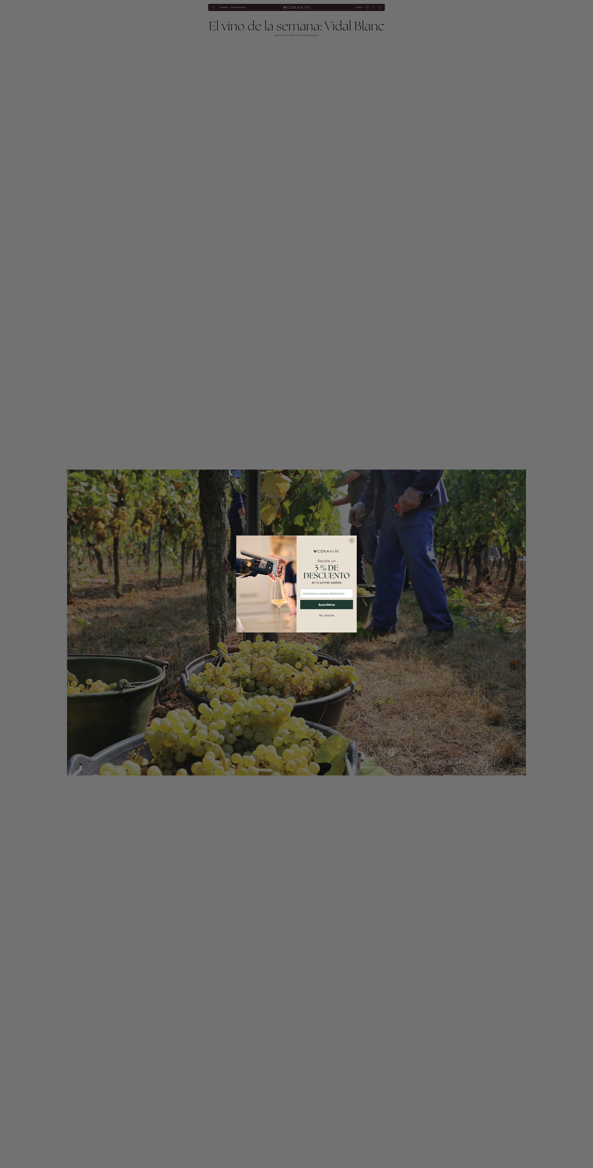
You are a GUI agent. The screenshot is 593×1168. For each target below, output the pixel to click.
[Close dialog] (351, 540)
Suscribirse (326, 604)
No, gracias (326, 615)
